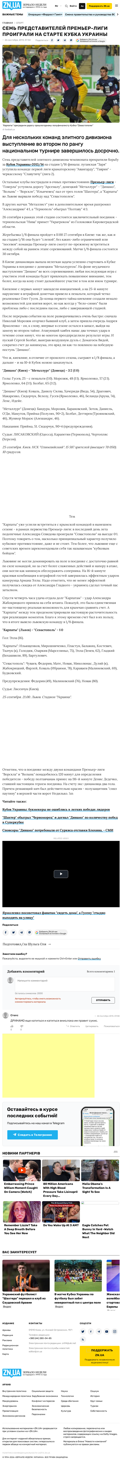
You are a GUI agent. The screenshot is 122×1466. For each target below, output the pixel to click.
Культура (66, 1411)
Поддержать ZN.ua (99, 6)
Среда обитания (69, 1401)
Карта (5, 1354)
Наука (64, 1391)
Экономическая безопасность (40, 1408)
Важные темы (12, 14)
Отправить (103, 1000)
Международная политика (16, 1396)
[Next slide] (117, 14)
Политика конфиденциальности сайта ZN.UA (26, 1453)
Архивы (6, 1330)
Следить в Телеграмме (35, 1135)
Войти (73, 6)
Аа (82, 6)
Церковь (65, 1406)
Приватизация (10, 1411)
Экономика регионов (13, 1416)
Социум (94, 1391)
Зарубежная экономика (45, 1396)
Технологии (67, 1396)
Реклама (7, 1340)
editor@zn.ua (35, 1351)
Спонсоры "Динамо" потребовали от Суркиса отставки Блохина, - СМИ (57, 830)
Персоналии (38, 1414)
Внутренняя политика (14, 1391)
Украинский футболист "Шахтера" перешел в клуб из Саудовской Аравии (24, 1298)
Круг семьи (96, 1401)
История (95, 1396)
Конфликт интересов (43, 1401)
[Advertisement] (48, 1066)
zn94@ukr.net (69, 1343)
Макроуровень (10, 1401)
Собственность (98, 1411)
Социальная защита (42, 1391)
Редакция (7, 1335)
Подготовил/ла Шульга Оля (24, 944)
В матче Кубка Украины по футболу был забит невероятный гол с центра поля (77, 1298)
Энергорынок (9, 1406)
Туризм (94, 1406)
